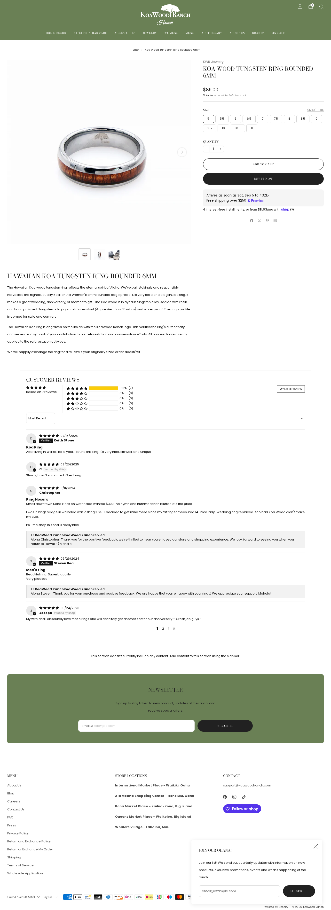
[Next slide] (182, 152)
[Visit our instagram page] (234, 796)
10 (223, 128)
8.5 (303, 119)
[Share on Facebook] (251, 220)
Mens (189, 33)
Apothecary (211, 33)
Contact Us (15, 809)
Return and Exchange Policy (29, 841)
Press (11, 825)
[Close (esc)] (315, 846)
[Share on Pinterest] (267, 220)
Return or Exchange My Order (30, 849)
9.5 (209, 128)
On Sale (278, 33)
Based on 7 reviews (41, 392)
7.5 (276, 119)
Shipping (208, 95)
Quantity (211, 141)
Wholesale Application (25, 873)
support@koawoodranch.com (247, 785)
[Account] (300, 6)
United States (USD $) (21, 897)
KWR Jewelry (213, 62)
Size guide (315, 110)
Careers (13, 801)
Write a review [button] (291, 388)
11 (252, 128)
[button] (77, 388)
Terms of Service (20, 865)
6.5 (249, 119)
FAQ (10, 817)
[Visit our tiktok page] (244, 796)
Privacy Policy (18, 833)
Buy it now (263, 179)
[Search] (321, 6)
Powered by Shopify (275, 907)
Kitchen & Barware (90, 33)
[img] (49, 435)
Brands (258, 33)
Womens (171, 33)
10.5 (238, 128)
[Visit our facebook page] (225, 796)
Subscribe (299, 891)
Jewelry (150, 33)
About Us (237, 33)
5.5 (222, 119)
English (48, 897)
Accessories (124, 33)
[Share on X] (259, 220)
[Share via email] (275, 220)
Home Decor (56, 33)
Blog (10, 793)
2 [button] (163, 628)
